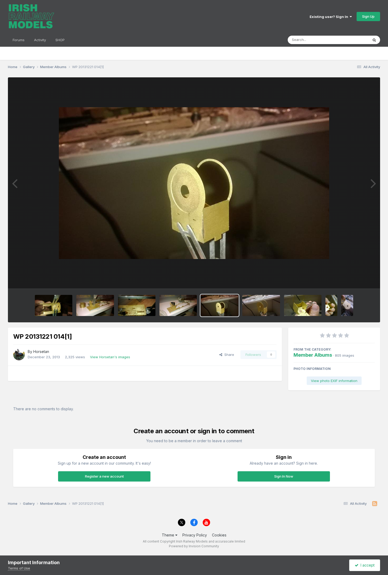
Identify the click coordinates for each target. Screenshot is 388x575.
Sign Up (368, 16)
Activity (40, 40)
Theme (168, 535)
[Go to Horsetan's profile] (19, 354)
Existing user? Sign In (330, 17)
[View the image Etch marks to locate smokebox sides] (347, 305)
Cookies (219, 535)
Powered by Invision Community (194, 546)
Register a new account (104, 476)
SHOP (60, 40)
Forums (19, 40)
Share (228, 354)
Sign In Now (283, 476)
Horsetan (41, 351)
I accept (366, 565)
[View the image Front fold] (261, 305)
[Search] (374, 40)
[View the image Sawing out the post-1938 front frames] (136, 305)
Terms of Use (19, 568)
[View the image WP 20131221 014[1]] (219, 305)
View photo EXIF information (334, 381)
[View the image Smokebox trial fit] (178, 305)
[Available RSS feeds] (374, 503)
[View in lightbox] (194, 183)
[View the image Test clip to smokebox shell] (95, 305)
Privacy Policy (194, 535)
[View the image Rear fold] (331, 305)
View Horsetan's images (110, 357)
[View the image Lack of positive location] (53, 305)
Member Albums (313, 355)
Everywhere (352, 40)
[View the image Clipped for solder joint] (302, 305)
